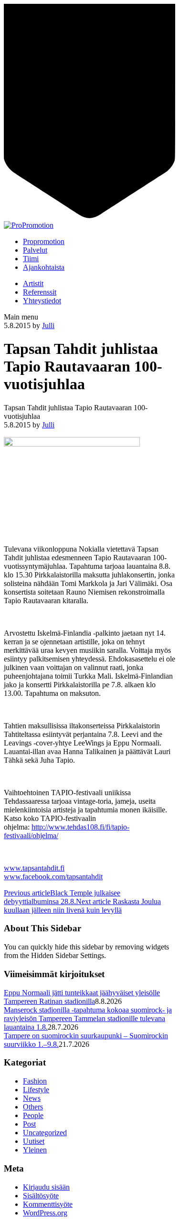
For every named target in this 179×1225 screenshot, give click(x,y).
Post (29, 1124)
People (33, 1115)
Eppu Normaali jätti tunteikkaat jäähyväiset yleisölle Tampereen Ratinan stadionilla (82, 997)
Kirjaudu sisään (46, 1187)
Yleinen (35, 1150)
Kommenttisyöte (48, 1204)
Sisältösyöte (41, 1196)
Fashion (35, 1081)
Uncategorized (45, 1133)
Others (33, 1107)
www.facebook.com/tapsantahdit (53, 877)
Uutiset (33, 1141)
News (32, 1098)
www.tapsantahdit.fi (34, 868)
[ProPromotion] (28, 225)
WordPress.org (45, 1213)
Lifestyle (36, 1090)
